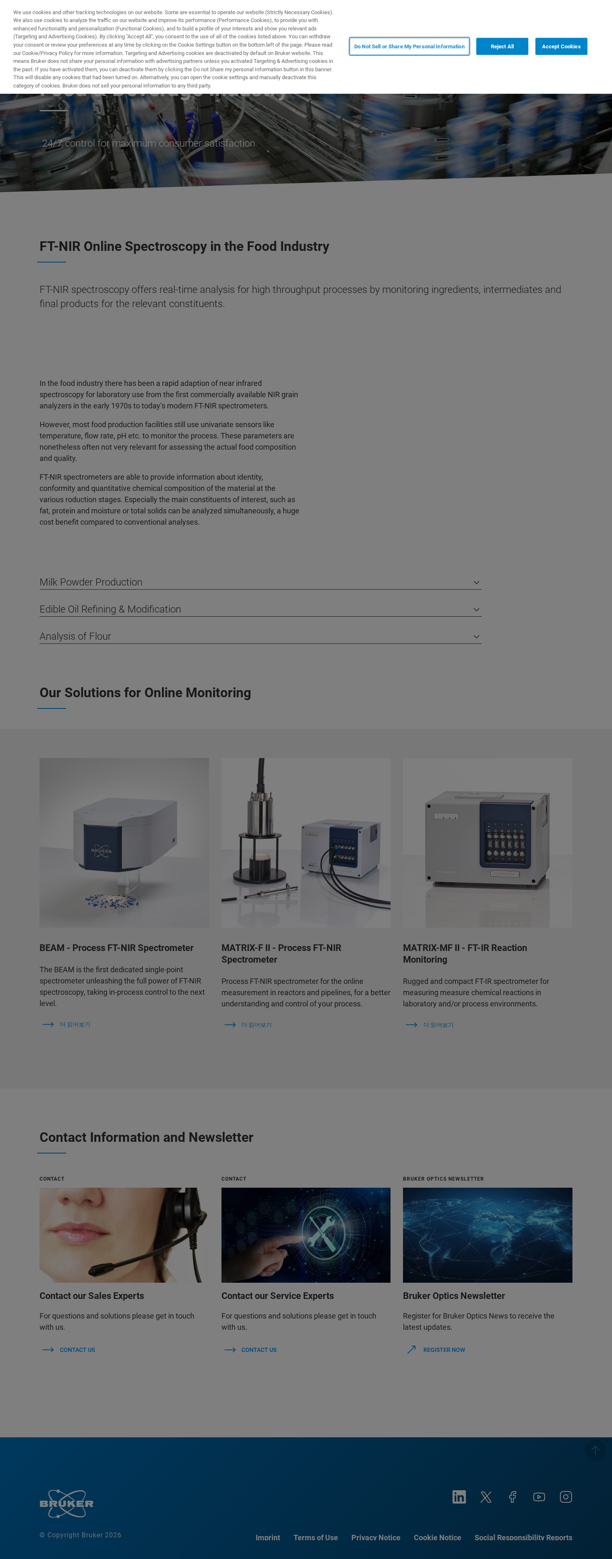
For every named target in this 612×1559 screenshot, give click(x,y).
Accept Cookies (561, 46)
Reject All (502, 46)
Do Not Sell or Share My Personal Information (409, 46)
